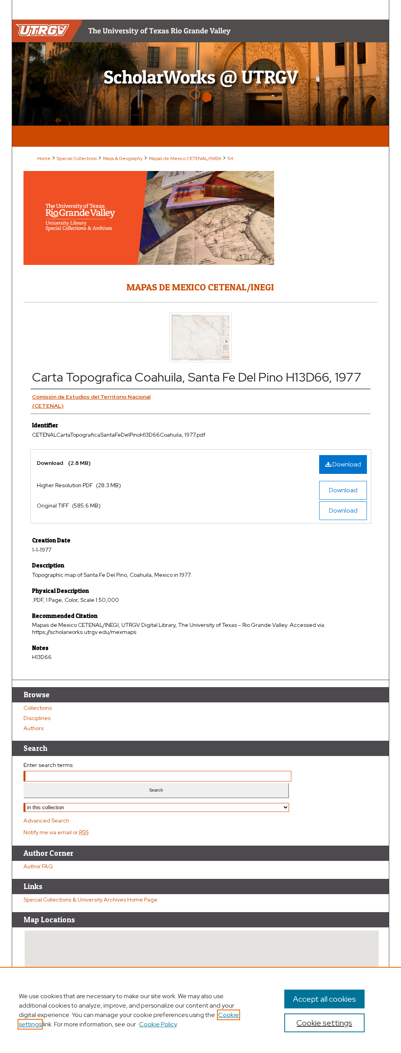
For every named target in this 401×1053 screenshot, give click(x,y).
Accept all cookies (324, 999)
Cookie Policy (158, 1024)
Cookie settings (324, 1023)
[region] (200, 1010)
